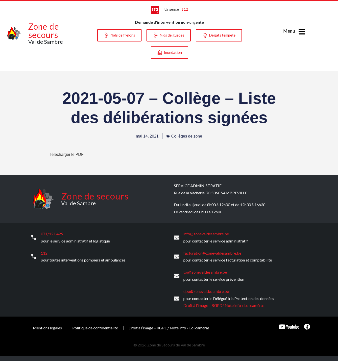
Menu (289, 31)
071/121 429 (52, 233)
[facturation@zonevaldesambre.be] (176, 256)
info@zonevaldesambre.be (206, 233)
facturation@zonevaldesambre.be (212, 253)
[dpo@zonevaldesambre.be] (176, 298)
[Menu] (302, 31)
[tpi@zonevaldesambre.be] (176, 276)
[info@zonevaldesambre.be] (176, 237)
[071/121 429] (33, 237)
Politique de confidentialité (95, 327)
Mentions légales (47, 327)
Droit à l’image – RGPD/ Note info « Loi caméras (224, 305)
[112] (33, 256)
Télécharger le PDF (66, 154)
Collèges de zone (186, 136)
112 (44, 253)
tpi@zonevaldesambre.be (205, 272)
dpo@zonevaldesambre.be (206, 291)
